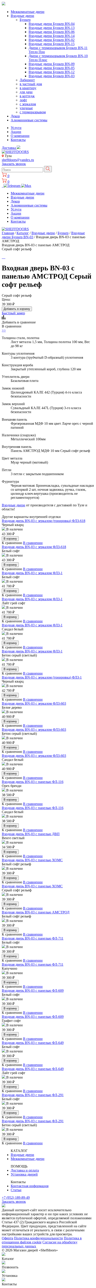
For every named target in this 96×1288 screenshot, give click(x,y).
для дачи (26, 92)
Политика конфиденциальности (38, 1238)
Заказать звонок (14, 164)
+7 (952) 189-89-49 (16, 1197)
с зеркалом (28, 104)
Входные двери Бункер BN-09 (52, 64)
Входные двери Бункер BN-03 (52, 76)
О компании (20, 136)
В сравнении (33, 543)
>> (4, 330)
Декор (15, 116)
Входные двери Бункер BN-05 (52, 68)
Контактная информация (29, 1186)
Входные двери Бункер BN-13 (52, 28)
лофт (23, 100)
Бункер (25, 20)
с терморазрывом (33, 112)
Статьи (16, 1190)
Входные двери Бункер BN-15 (52, 44)
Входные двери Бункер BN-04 (52, 24)
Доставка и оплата (25, 1170)
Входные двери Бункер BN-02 (52, 40)
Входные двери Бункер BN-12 (52, 72)
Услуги (16, 128)
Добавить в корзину (17, 309)
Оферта (7, 1238)
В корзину (10, 538)
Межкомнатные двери (27, 12)
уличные (26, 108)
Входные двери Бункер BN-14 (52, 36)
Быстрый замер (13, 313)
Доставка (9, 148)
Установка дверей (24, 1174)
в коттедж (27, 96)
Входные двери (22, 16)
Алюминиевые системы (29, 120)
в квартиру (28, 88)
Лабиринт (27, 80)
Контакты (18, 140)
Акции (16, 132)
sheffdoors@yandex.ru (18, 160)
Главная (8, 233)
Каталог (23, 233)
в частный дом (31, 84)
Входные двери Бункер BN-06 (52, 32)
